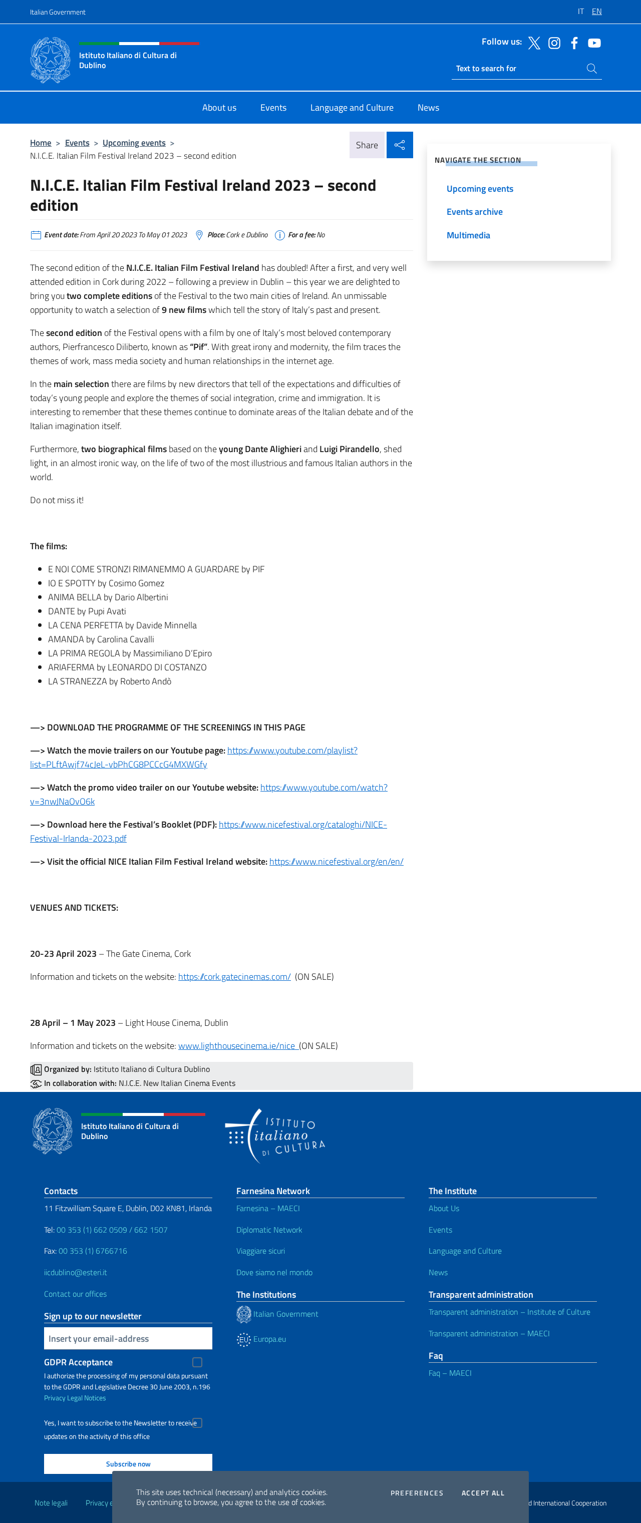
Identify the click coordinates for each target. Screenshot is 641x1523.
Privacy (55, 1397)
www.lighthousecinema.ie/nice (238, 1045)
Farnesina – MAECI (268, 1208)
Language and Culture (465, 1251)
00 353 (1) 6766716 (93, 1251)
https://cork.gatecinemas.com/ (234, 976)
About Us (444, 1208)
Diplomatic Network (269, 1230)
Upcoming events (134, 142)
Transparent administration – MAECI (489, 1333)
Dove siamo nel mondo (274, 1272)
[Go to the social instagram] (552, 42)
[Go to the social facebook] (572, 42)
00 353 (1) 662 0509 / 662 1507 (112, 1230)
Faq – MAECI (450, 1373)
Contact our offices (75, 1294)
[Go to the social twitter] (532, 42)
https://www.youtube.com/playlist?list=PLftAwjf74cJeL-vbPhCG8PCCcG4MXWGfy (194, 757)
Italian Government (58, 12)
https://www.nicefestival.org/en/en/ (336, 861)
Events (77, 142)
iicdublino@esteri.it (75, 1272)
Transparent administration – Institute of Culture (509, 1312)
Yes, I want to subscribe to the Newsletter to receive (120, 1422)
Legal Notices (86, 1397)
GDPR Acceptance (78, 1362)
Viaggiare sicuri (260, 1251)
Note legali (51, 1502)
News (438, 1272)
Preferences (417, 1492)
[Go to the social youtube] (592, 42)
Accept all (483, 1492)
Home (41, 142)
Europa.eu (268, 1339)
